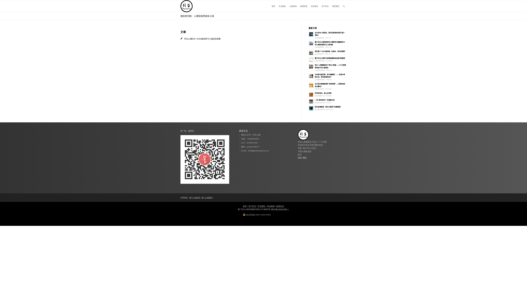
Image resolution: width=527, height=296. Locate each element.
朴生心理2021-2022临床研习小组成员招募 (202, 38)
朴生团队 (261, 206)
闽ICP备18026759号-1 (280, 209)
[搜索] (344, 6)
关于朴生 (252, 206)
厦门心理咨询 (194, 197)
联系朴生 (280, 206)
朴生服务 (271, 206)
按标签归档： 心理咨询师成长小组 (197, 16)
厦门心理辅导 (207, 197)
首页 (245, 206)
